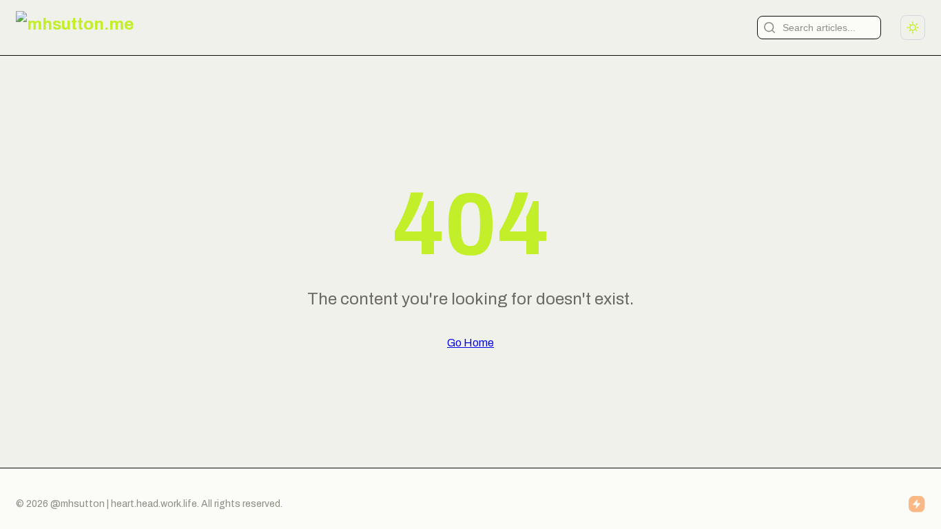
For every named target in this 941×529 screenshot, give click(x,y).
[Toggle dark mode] (912, 27)
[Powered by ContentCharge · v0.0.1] (917, 504)
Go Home (470, 343)
